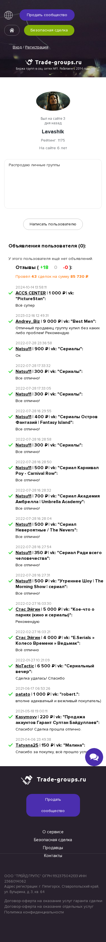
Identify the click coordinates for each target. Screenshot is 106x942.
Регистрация (36, 47)
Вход (17, 47)
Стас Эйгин (28, 609)
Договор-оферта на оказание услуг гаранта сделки (53, 900)
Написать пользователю (53, 224)
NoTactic (25, 666)
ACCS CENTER (31, 293)
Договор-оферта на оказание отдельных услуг (49, 906)
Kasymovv (26, 717)
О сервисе (53, 831)
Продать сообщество (47, 14)
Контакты (53, 855)
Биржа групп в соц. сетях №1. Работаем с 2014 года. (53, 68)
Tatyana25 (27, 745)
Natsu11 (23, 349)
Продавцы (53, 847)
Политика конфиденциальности (34, 912)
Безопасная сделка (49, 30)
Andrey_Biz (28, 321)
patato (23, 694)
